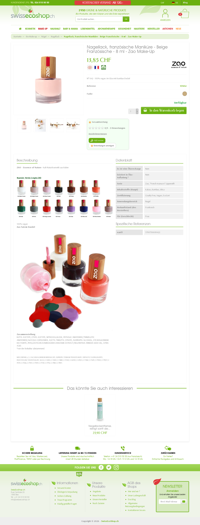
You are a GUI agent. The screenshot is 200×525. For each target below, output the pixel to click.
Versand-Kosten (64, 488)
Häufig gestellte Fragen (67, 503)
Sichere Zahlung (64, 495)
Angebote (97, 491)
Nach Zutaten (98, 503)
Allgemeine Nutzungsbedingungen (135, 505)
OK (126, 19)
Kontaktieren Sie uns (136, 510)
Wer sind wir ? (134, 491)
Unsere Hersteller (100, 499)
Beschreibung (27, 160)
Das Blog (132, 499)
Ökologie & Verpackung (67, 491)
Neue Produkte (99, 495)
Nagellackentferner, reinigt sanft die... (100, 427)
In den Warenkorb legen (167, 110)
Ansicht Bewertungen (98, 134)
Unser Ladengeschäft (137, 495)
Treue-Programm (64, 499)
